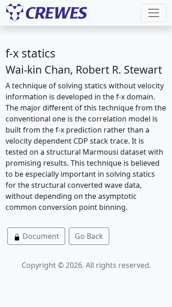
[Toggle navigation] (153, 13)
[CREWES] (46, 13)
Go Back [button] (89, 236)
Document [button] (40, 236)
